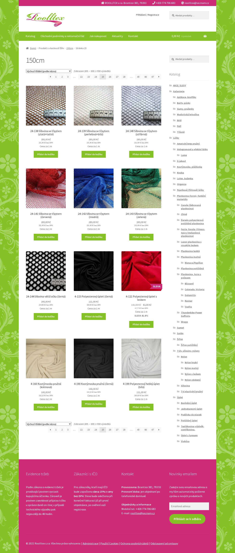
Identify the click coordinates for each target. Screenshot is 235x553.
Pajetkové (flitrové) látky (190, 190)
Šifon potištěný (189, 345)
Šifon (180, 339)
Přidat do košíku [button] (46, 154)
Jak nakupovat (98, 36)
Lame (184, 155)
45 (138, 76)
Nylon (184, 356)
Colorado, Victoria (194, 289)
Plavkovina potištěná (192, 268)
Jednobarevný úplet (191, 408)
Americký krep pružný (188, 143)
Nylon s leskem (193, 374)
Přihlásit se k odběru (187, 519)
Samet (180, 327)
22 (81, 76)
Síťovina (185, 385)
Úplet (180, 397)
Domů (33, 48)
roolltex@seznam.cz (142, 513)
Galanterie (178, 91)
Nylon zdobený (193, 379)
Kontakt (133, 36)
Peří (179, 126)
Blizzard (189, 283)
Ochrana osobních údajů (134, 543)
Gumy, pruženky (185, 108)
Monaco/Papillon (194, 262)
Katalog (30, 36)
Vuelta (188, 306)
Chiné (184, 214)
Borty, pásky (183, 103)
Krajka (180, 172)
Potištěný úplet (189, 420)
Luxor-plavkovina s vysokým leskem (191, 243)
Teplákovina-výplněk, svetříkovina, (192, 428)
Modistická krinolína (188, 114)
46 (145, 76)
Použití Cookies (109, 543)
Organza (181, 184)
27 (117, 76)
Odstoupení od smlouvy (164, 543)
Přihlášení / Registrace (147, 14)
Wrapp (184, 321)
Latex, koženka (185, 178)
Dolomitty (190, 295)
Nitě (179, 120)
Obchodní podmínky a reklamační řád (62, 36)
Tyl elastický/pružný (192, 391)
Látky (176, 137)
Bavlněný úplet (189, 403)
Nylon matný (192, 368)
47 (152, 76)
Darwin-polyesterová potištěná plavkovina (192, 221)
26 (110, 76)
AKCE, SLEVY (179, 85)
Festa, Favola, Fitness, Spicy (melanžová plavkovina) (193, 233)
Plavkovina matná (191, 256)
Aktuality (117, 36)
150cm (69, 48)
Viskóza (185, 441)
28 (124, 76)
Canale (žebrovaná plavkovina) (191, 207)
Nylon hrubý (191, 362)
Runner (188, 300)
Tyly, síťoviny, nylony (188, 350)
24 (95, 76)
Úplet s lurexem (189, 435)
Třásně (181, 132)
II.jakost (181, 161)
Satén (180, 333)
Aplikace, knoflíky (186, 97)
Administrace (90, 543)
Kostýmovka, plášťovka (189, 166)
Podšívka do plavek (191, 414)
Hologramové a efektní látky (192, 149)
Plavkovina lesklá (190, 251)
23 (88, 76)
